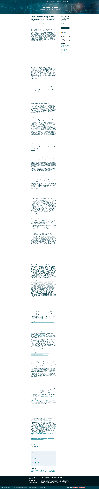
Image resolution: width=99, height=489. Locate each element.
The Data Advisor (49, 8)
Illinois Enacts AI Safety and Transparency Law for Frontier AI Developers (34, 471)
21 (42, 271)
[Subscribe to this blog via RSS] (61, 32)
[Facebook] (62, 32)
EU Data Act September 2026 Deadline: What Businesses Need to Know (52, 471)
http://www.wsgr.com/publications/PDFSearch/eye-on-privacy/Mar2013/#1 (42, 396)
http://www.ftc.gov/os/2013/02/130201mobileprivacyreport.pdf (40, 400)
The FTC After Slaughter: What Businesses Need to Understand (43, 471)
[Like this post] (35, 446)
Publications (57, 1)
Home (48, 1)
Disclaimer (35, 482)
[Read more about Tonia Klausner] (35, 458)
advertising (33, 444)
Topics (61, 1)
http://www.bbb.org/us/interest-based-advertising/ (47, 331)
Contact (68, 1)
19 (42, 249)
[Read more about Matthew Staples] (35, 463)
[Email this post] (32, 446)
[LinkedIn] (64, 32)
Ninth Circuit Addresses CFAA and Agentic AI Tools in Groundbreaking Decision (65, 50)
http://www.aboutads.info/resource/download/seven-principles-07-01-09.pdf (42, 322)
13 (49, 181)
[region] (49, 487)
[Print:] (31, 446)
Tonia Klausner (37, 457)
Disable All (75, 487)
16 (53, 222)
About (51, 1)
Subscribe (64, 1)
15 (43, 220)
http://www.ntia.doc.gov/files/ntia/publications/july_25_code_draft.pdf (41, 335)
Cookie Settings (69, 487)
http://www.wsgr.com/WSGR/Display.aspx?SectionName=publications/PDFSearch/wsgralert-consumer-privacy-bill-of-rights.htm (42, 433)
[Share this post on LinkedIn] (37, 446)
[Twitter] (65, 32)
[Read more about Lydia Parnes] (35, 454)
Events (54, 1)
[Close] (98, 487)
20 (53, 268)
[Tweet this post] (34, 446)
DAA (36, 444)
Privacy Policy (31, 482)
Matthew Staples (38, 462)
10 (54, 101)
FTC (37, 444)
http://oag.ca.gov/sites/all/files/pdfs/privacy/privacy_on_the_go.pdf (41, 420)
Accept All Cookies (82, 487)
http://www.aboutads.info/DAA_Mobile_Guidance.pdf (39, 318)
